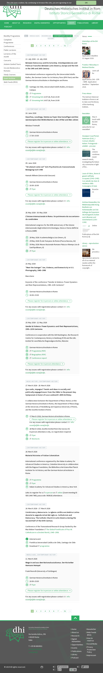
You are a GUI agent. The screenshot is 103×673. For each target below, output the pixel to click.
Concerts (7, 60)
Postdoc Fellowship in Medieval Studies (90, 66)
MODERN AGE (46, 36)
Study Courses (10, 74)
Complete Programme (8, 41)
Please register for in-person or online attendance (48, 141)
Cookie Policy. (12, 4)
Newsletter (86, 113)
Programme (36, 93)
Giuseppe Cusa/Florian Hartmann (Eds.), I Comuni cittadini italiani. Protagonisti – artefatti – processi (90, 141)
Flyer (34, 189)
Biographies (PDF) (39, 354)
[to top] (75, 618)
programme (44, 546)
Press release (86, 93)
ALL (26, 36)
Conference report (39, 358)
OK (86, 2)
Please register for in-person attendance (44, 364)
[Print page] (42, 667)
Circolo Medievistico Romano (12, 69)
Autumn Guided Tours (12, 64)
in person (49, 492)
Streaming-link (37, 97)
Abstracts (36, 439)
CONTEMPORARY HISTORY (63, 36)
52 (65, 45)
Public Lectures (10, 50)
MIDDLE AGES (34, 36)
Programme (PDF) (39, 351)
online (60, 492)
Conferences (9, 46)
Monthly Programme (12, 36)
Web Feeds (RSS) (11, 82)
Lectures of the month (10, 55)
